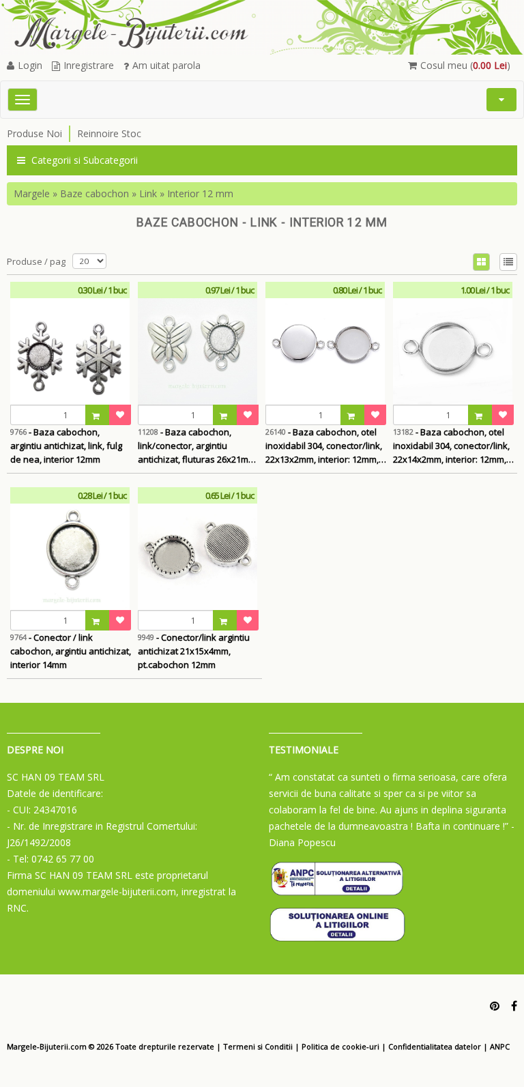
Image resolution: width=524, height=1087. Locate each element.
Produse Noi (34, 133)
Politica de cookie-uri (340, 1046)
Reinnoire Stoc (109, 133)
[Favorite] (120, 415)
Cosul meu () (465, 65)
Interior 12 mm (200, 193)
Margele (32, 193)
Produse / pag (36, 261)
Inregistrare (88, 65)
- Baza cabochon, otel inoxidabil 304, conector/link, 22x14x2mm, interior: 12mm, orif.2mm (451, 446)
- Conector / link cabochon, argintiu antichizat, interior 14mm (70, 651)
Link (148, 193)
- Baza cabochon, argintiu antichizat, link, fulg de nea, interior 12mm (66, 445)
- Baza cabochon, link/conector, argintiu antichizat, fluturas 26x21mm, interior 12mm (198, 446)
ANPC (500, 1046)
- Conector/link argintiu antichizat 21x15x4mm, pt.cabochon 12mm (194, 651)
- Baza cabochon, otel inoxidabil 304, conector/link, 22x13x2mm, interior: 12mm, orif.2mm (323, 446)
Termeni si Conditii (258, 1046)
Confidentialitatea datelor (434, 1046)
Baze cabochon (94, 193)
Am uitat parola (166, 65)
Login (30, 65)
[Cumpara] (97, 415)
